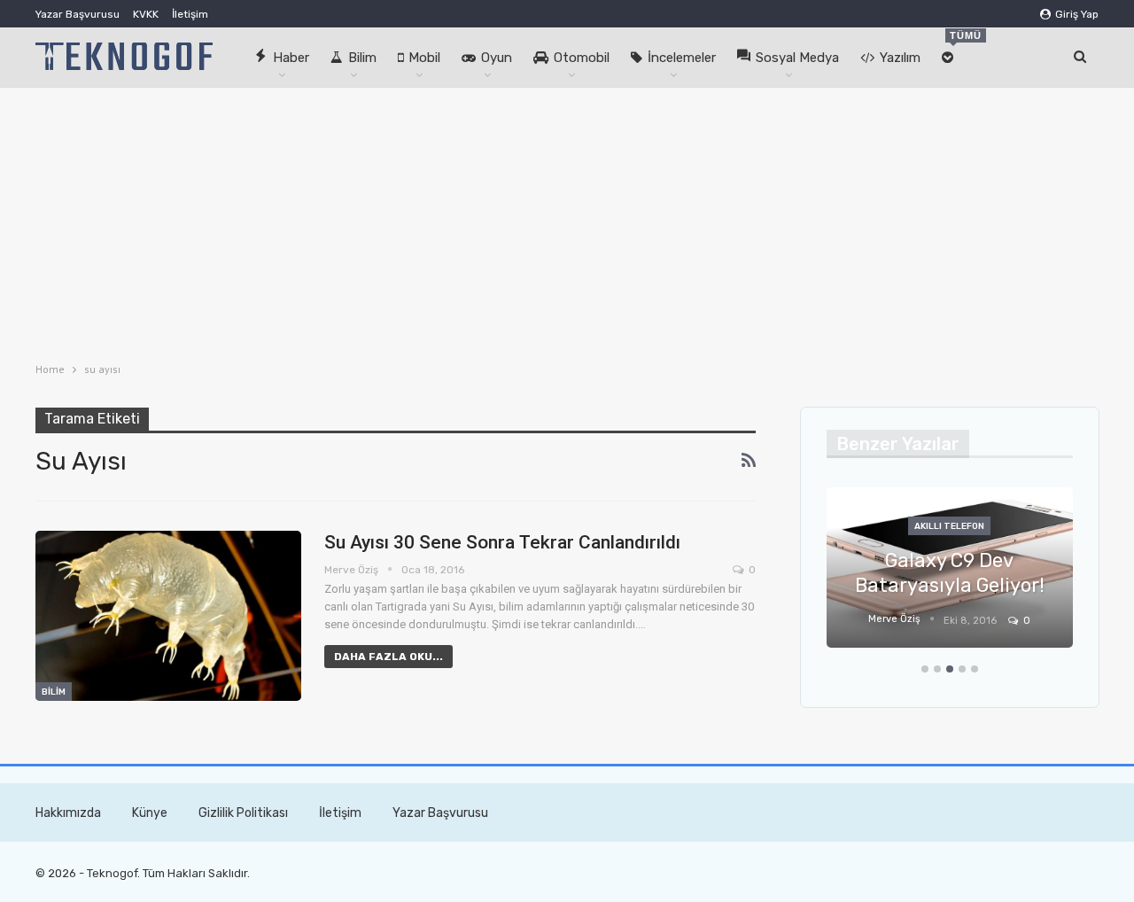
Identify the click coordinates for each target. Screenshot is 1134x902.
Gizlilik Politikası (243, 812)
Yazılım (900, 58)
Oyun (496, 58)
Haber (291, 58)
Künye (149, 812)
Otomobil (582, 58)
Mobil (424, 58)
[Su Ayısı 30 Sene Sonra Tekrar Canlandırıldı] (168, 616)
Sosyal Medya (797, 58)
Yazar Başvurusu (77, 14)
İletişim (190, 14)
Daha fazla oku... (388, 656)
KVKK (146, 14)
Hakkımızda (68, 812)
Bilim (362, 58)
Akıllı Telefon (949, 526)
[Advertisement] (567, 221)
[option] (950, 576)
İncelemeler (682, 58)
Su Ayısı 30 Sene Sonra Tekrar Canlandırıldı (502, 542)
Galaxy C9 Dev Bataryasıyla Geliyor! (950, 573)
